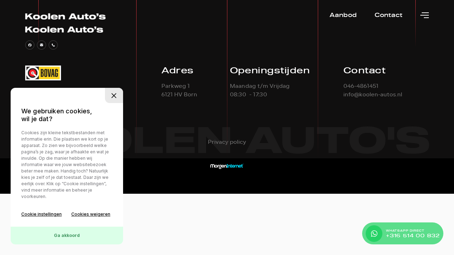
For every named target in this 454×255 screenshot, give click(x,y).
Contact (389, 14)
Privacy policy (227, 142)
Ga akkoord (67, 235)
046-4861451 (360, 86)
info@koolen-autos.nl (372, 94)
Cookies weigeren (90, 214)
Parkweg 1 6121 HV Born (179, 90)
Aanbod (343, 14)
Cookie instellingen (41, 214)
